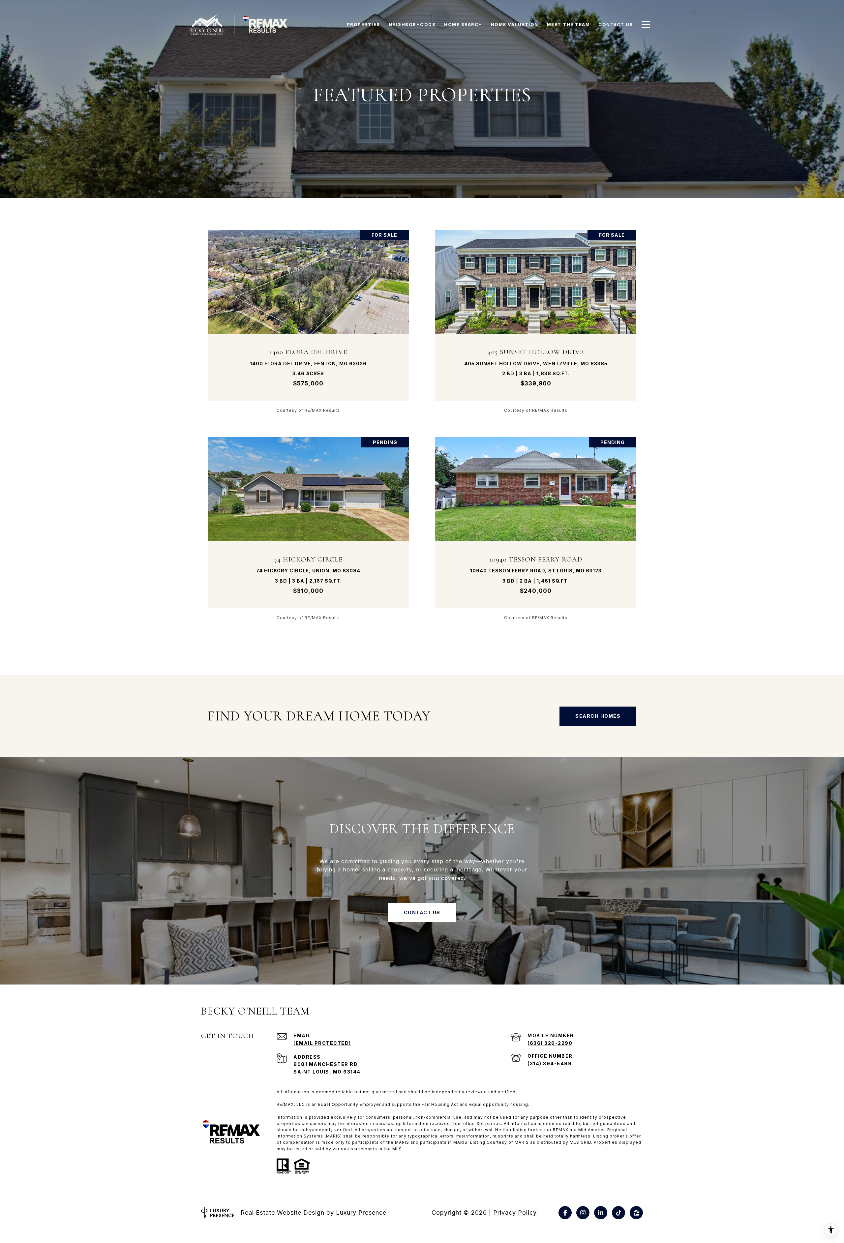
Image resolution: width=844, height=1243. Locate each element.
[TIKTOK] (618, 1212)
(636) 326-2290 (550, 1043)
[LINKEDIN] (600, 1212)
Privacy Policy (515, 1212)
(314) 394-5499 (550, 1063)
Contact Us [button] (422, 912)
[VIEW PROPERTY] (308, 315)
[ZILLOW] (636, 1212)
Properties (363, 24)
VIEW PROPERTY (308, 321)
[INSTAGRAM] (582, 1212)
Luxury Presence (361, 1212)
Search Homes (597, 716)
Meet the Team (568, 24)
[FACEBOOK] (565, 1212)
